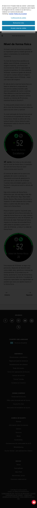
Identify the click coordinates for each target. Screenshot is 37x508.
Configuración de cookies (18, 18)
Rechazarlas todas (18, 23)
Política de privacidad (20, 14)
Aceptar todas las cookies (18, 28)
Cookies (11, 14)
